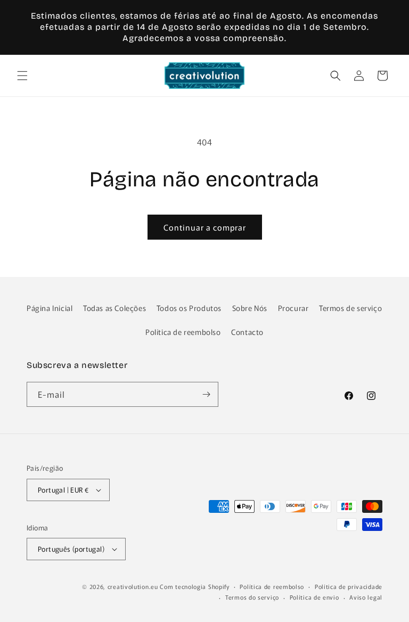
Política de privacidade (348, 586)
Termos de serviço (350, 307)
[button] (22, 75)
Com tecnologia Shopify (194, 586)
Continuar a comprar (204, 227)
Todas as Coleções (114, 307)
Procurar (293, 307)
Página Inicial (49, 307)
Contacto (247, 331)
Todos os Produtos (189, 307)
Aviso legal (365, 597)
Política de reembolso (183, 331)
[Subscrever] (206, 394)
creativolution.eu (133, 586)
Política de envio (314, 597)
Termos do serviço (252, 597)
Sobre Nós (249, 307)
